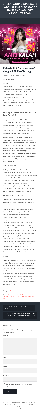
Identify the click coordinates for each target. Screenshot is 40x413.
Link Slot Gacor (21, 295)
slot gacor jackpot (15, 296)
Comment (7, 336)
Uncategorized (14, 291)
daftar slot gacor (11, 295)
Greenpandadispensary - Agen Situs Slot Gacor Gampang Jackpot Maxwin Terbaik (20, 8)
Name (5, 357)
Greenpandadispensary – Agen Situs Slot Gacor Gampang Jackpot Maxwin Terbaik (21, 405)
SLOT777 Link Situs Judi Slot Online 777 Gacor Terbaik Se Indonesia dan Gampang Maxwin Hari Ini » (20, 315)
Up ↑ (20, 409)
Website (6, 375)
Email (5, 366)
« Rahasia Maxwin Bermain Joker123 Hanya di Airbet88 (18, 307)
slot (35, 130)
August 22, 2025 (8, 75)
